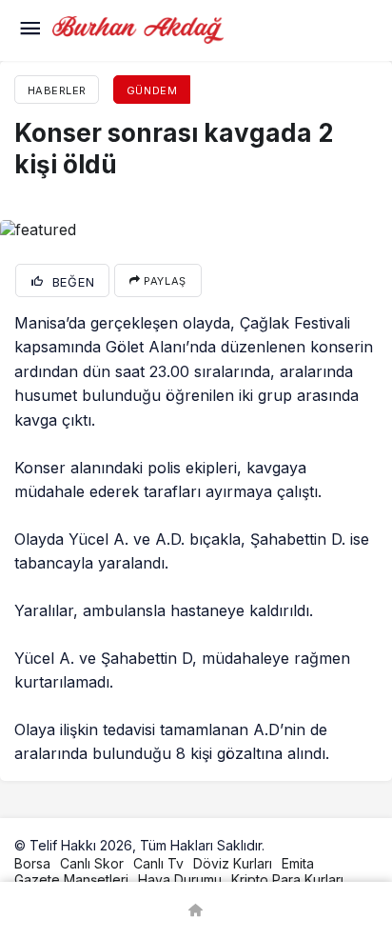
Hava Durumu (180, 879)
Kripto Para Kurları (287, 879)
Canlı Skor (92, 863)
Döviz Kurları (232, 863)
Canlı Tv (158, 863)
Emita (298, 863)
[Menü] (29, 30)
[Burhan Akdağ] (138, 28)
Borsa (32, 863)
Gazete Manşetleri (71, 879)
